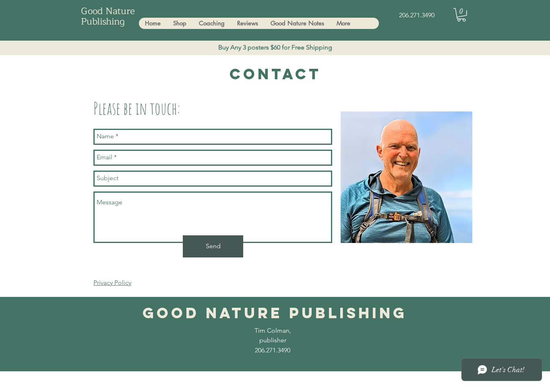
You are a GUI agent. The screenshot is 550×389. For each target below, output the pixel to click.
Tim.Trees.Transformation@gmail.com (180, 381)
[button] (461, 15)
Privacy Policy (112, 282)
